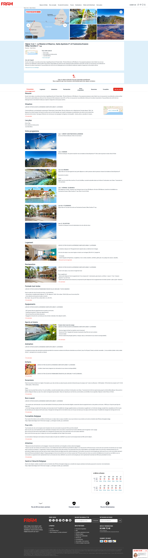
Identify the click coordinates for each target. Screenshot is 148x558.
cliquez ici (56, 555)
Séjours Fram (26, 7)
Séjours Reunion (32, 7)
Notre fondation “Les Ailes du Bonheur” (58, 532)
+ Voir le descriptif (46, 57)
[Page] (50, 520)
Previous (28, 25)
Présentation (30, 89)
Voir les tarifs (118, 89)
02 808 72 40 (133, 4)
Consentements (79, 539)
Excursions (94, 89)
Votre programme (81, 89)
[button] (40, 141)
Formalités (106, 89)
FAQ (77, 530)
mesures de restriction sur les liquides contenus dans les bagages (64, 446)
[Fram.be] (7, 3)
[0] (142, 4)
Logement (42, 89)
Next (65, 25)
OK (120, 520)
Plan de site (78, 537)
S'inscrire (95, 520)
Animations (54, 89)
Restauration (66, 89)
